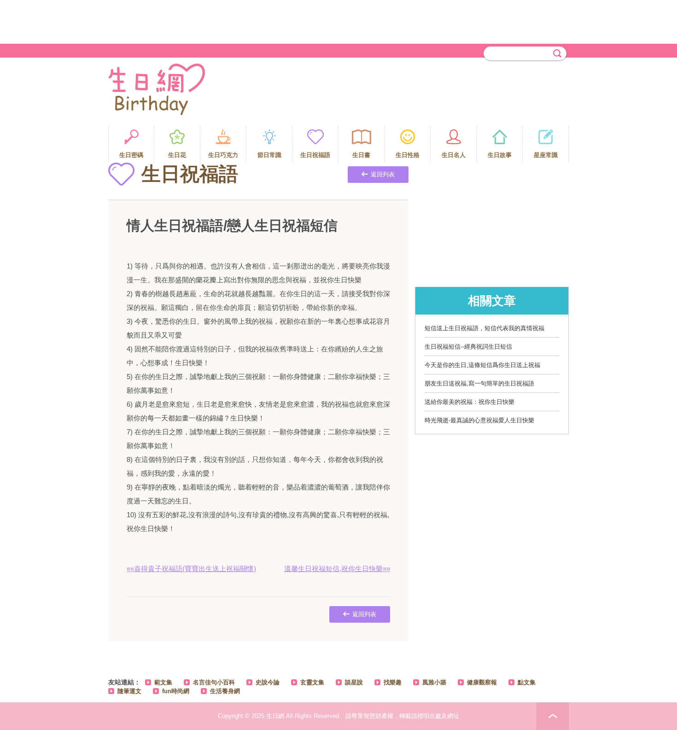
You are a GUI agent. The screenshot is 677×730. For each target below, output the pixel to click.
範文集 (163, 682)
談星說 (354, 682)
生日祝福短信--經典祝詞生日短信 (468, 346)
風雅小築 (434, 682)
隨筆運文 (129, 691)
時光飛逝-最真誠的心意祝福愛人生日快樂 (479, 420)
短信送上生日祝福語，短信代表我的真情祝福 (484, 328)
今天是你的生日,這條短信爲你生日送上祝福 (482, 365)
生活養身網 (225, 691)
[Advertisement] (338, 20)
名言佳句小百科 (214, 682)
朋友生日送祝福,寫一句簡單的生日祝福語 (479, 383)
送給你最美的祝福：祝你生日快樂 (469, 401)
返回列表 (383, 174)
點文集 (527, 682)
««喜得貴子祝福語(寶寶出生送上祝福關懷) (191, 568)
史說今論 (268, 682)
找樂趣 (393, 682)
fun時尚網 (175, 691)
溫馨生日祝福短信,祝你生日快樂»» (337, 568)
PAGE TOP (553, 716)
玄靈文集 (312, 682)
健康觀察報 (482, 682)
